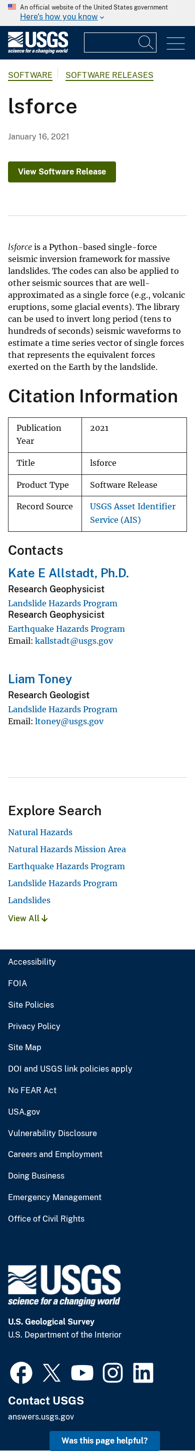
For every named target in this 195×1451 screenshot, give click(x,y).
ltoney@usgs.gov (69, 721)
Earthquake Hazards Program (66, 629)
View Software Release (62, 171)
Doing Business (36, 1176)
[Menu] (175, 43)
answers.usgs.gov (41, 1417)
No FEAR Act (32, 1090)
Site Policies (31, 1005)
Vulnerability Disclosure (52, 1133)
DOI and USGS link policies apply (70, 1069)
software (30, 75)
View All (25, 918)
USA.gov (24, 1112)
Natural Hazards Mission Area (67, 849)
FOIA (17, 983)
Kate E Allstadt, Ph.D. (68, 573)
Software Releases (110, 75)
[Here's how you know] (97, 13)
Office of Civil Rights (46, 1219)
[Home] (38, 51)
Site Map (25, 1047)
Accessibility (32, 962)
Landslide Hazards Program (63, 603)
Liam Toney (40, 679)
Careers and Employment (55, 1154)
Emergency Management (55, 1197)
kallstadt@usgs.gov (74, 641)
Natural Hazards (40, 832)
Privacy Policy (34, 1026)
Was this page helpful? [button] (105, 1441)
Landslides (29, 900)
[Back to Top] (158, 1415)
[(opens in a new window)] (21, 1372)
